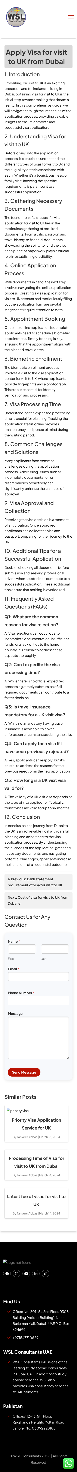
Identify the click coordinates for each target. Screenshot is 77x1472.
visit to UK (35, 83)
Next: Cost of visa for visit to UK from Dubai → (38, 900)
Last (43, 958)
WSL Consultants (27, 1456)
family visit (13, 181)
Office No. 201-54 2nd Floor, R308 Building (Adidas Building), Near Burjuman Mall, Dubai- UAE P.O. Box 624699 (41, 1320)
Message (15, 1013)
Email (13, 969)
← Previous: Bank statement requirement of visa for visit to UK (35, 882)
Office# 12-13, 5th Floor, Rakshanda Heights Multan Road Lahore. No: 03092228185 (38, 1422)
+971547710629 (25, 1337)
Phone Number (21, 993)
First (11, 958)
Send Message (24, 1072)
